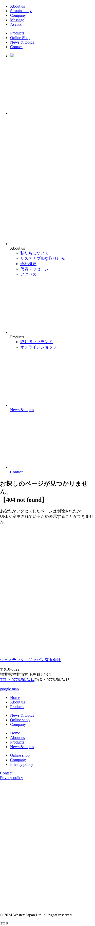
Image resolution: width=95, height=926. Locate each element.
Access (16, 24)
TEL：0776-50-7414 (17, 680)
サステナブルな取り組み (42, 258)
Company (18, 15)
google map (9, 689)
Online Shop (20, 37)
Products (17, 33)
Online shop (20, 720)
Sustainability (21, 11)
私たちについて (34, 253)
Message (17, 20)
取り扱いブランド (36, 342)
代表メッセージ (34, 269)
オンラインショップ (38, 347)
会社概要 (28, 264)
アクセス (28, 274)
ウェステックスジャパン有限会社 (30, 660)
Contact (16, 47)
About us (17, 6)
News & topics (22, 42)
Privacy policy (21, 764)
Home (15, 697)
